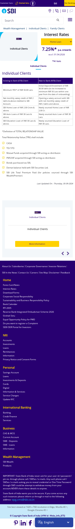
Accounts (7, 340)
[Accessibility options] (33, 3)
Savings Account (11, 372)
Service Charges (11, 395)
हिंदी (55, 3)
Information (8, 355)
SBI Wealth (8, 461)
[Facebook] (30, 523)
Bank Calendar (10, 304)
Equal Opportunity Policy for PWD (19, 319)
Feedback (65, 272)
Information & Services (14, 391)
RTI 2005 (7, 308)
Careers (34, 272)
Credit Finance (10, 416)
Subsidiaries (18, 266)
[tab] (38, 66)
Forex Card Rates (11, 285)
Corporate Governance (36, 266)
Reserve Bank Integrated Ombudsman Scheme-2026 (28, 311)
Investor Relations (57, 266)
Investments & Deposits (14, 380)
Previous (62, 253)
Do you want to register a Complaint (20, 323)
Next (68, 253)
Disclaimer (54, 272)
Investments (9, 344)
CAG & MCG (9, 433)
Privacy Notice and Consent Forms (19, 359)
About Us (6, 266)
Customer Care (6, 3)
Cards (6, 384)
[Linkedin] (23, 523)
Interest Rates (9, 288)
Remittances (9, 351)
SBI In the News (9, 272)
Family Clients (57, 28)
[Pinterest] (16, 523)
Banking (7, 412)
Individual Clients (38, 28)
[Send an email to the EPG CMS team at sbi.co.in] (23, 499)
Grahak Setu (9, 315)
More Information (37, 244)
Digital (6, 387)
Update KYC (8, 399)
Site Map (43, 272)
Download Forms (11, 292)
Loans (6, 347)
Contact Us (23, 272)
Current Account (11, 437)
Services (7, 420)
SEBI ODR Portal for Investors (17, 327)
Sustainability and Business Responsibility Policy (26, 300)
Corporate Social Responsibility (18, 296)
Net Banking (70, 3)
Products (7, 465)
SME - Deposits (10, 441)
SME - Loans (9, 444)
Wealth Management (14, 28)
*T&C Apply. (56, 61)
